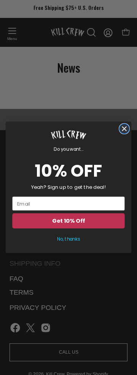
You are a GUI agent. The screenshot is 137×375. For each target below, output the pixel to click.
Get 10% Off (68, 221)
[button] (68, 135)
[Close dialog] (124, 129)
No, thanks (68, 239)
